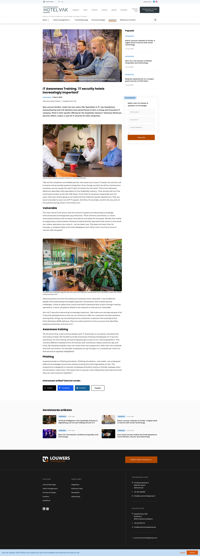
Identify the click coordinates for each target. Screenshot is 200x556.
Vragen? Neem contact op (140, 459)
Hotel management (61, 20)
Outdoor (46, 496)
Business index (135, 10)
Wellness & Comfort (128, 20)
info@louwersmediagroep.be (145, 527)
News (45, 20)
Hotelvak (104, 10)
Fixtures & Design (98, 20)
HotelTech (113, 20)
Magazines (75, 10)
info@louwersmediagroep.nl (144, 496)
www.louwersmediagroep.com (145, 538)
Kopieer (98, 388)
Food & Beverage (81, 20)
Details (182, 553)
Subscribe (141, 137)
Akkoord (192, 552)
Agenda (113, 10)
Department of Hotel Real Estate (149, 10)
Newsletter (124, 10)
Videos (85, 10)
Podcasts (95, 10)
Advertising (75, 496)
